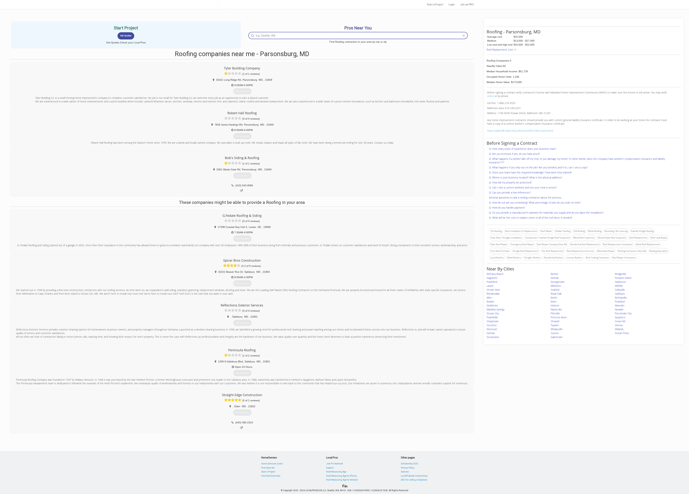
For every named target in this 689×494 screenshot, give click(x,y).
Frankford (492, 281)
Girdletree (492, 305)
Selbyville (620, 289)
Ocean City (493, 313)
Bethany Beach (495, 274)
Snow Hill (620, 321)
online (490, 96)
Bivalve (490, 301)
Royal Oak (556, 293)
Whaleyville (557, 329)
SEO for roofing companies (414, 480)
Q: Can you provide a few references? (510, 192)
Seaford (555, 289)
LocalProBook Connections (414, 476)
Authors (405, 472)
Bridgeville (620, 274)
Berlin (554, 297)
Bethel (554, 274)
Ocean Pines (622, 333)
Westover (492, 329)
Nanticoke (556, 309)
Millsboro (556, 285)
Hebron (555, 305)
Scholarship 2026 (409, 463)
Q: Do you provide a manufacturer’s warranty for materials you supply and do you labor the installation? (546, 212)
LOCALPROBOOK (235, 4)
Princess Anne (559, 317)
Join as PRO (467, 4)
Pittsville (555, 313)
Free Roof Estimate (270, 476)
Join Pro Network (334, 463)
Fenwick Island (623, 278)
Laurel (490, 285)
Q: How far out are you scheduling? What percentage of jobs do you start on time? (535, 202)
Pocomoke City (623, 313)
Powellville (492, 317)
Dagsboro (492, 278)
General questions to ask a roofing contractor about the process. (525, 197)
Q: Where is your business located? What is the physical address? (525, 177)
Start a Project (435, 4)
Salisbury (620, 293)
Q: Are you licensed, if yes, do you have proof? (514, 153)
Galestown (557, 337)
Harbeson (620, 281)
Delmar (555, 278)
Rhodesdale (493, 293)
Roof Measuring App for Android (342, 480)
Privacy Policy (407, 468)
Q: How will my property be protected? (510, 182)
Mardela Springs (496, 309)
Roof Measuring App (336, 472)
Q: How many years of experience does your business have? (522, 148)
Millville (619, 285)
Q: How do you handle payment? (507, 207)
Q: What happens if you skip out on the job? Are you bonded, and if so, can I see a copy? (538, 167)
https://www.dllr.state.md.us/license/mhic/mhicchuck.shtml (520, 130)
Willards (619, 329)
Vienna (618, 325)
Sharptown (493, 321)
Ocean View (493, 289)
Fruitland (620, 301)
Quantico (620, 317)
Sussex (555, 333)
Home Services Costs (272, 463)
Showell (555, 321)
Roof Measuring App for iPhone (341, 476)
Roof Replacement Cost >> (502, 49)
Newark (619, 309)
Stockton (492, 325)
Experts (330, 468)
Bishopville (621, 297)
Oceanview (493, 337)
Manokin (619, 305)
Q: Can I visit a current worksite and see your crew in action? (523, 187)
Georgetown (557, 281)
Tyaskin (555, 325)
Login (452, 4)
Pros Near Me (268, 468)
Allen (489, 297)
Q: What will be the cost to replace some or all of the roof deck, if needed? (530, 217)
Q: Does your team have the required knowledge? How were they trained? (530, 172)
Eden (553, 301)
